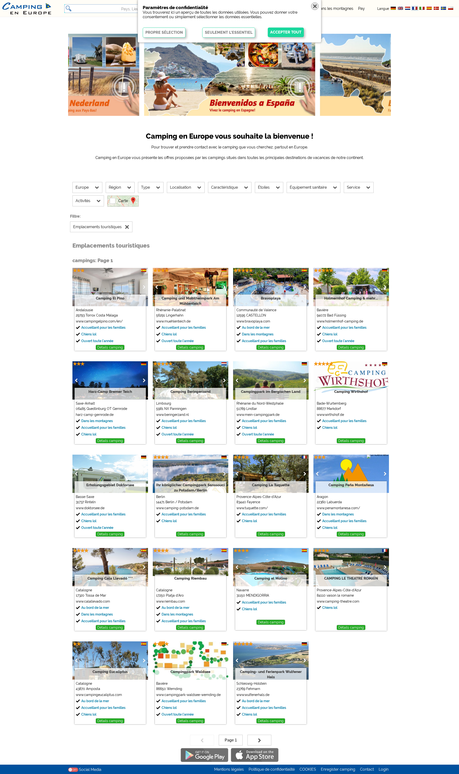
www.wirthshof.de (330, 415)
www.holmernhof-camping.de (340, 321)
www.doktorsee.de (90, 508)
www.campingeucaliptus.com (99, 695)
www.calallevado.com (93, 601)
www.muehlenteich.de (173, 321)
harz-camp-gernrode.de (95, 415)
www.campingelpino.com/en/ (99, 321)
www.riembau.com (170, 601)
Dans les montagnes (335, 8)
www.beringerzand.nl (172, 415)
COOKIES (308, 769)
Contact (367, 769)
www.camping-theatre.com (338, 601)
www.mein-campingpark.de (257, 415)
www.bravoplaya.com (253, 321)
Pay (361, 8)
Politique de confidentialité (272, 769)
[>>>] (259, 740)
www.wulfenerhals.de (252, 695)
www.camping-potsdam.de (177, 508)
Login (383, 769)
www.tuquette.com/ (252, 508)
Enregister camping (338, 769)
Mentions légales (229, 769)
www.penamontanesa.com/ (338, 508)
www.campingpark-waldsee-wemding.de (188, 695)
